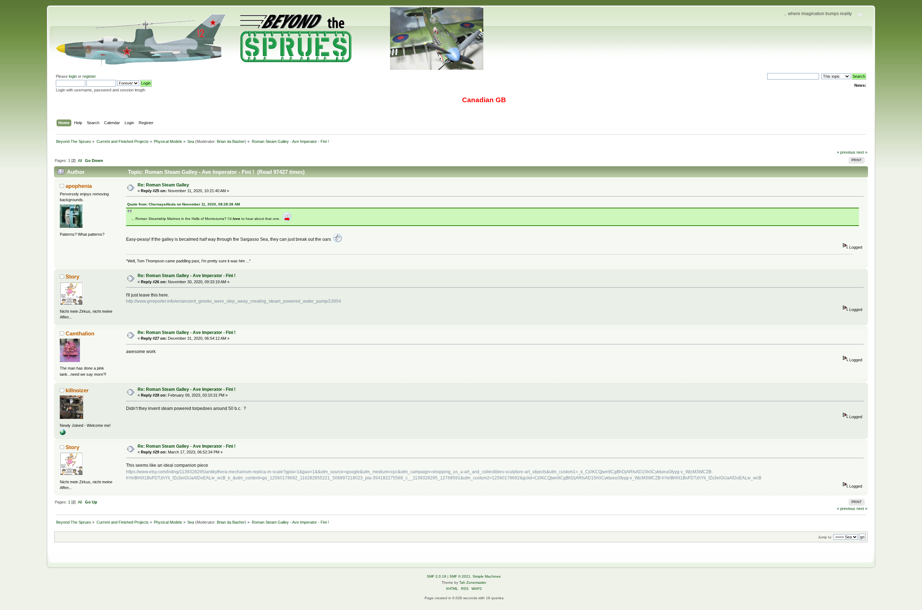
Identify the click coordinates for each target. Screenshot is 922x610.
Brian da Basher (231, 141)
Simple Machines (487, 576)
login (73, 76)
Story (72, 277)
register (88, 76)
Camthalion (80, 333)
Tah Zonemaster (472, 582)
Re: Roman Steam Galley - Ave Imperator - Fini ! (187, 275)
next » (861, 152)
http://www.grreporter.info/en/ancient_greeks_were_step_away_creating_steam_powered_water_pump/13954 (233, 301)
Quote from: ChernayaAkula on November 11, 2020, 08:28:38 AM (183, 204)
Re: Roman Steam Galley (163, 184)
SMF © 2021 (459, 576)
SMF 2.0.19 (436, 576)
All (80, 160)
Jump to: (825, 537)
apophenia (79, 186)
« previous (846, 152)
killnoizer (77, 390)
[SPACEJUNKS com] (63, 433)
